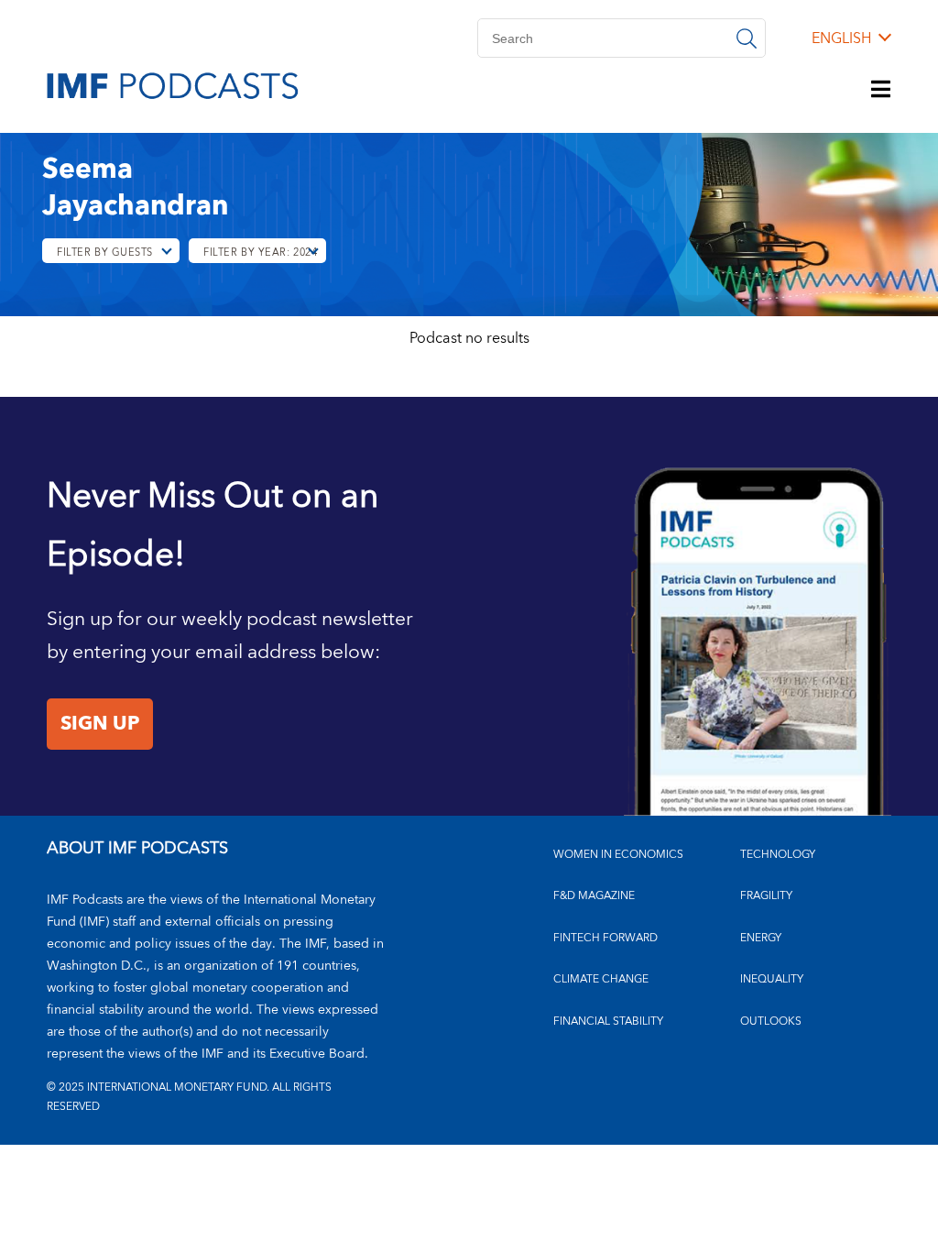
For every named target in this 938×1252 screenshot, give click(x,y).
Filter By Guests (105, 252)
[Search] (746, 38)
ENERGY (760, 938)
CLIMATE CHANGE (601, 979)
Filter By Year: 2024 (260, 252)
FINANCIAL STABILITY (608, 1021)
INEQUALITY (771, 979)
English (841, 38)
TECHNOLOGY (777, 854)
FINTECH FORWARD (605, 938)
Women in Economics (618, 854)
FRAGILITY (766, 896)
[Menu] (881, 90)
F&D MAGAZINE (594, 896)
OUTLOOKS (771, 1021)
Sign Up (99, 724)
